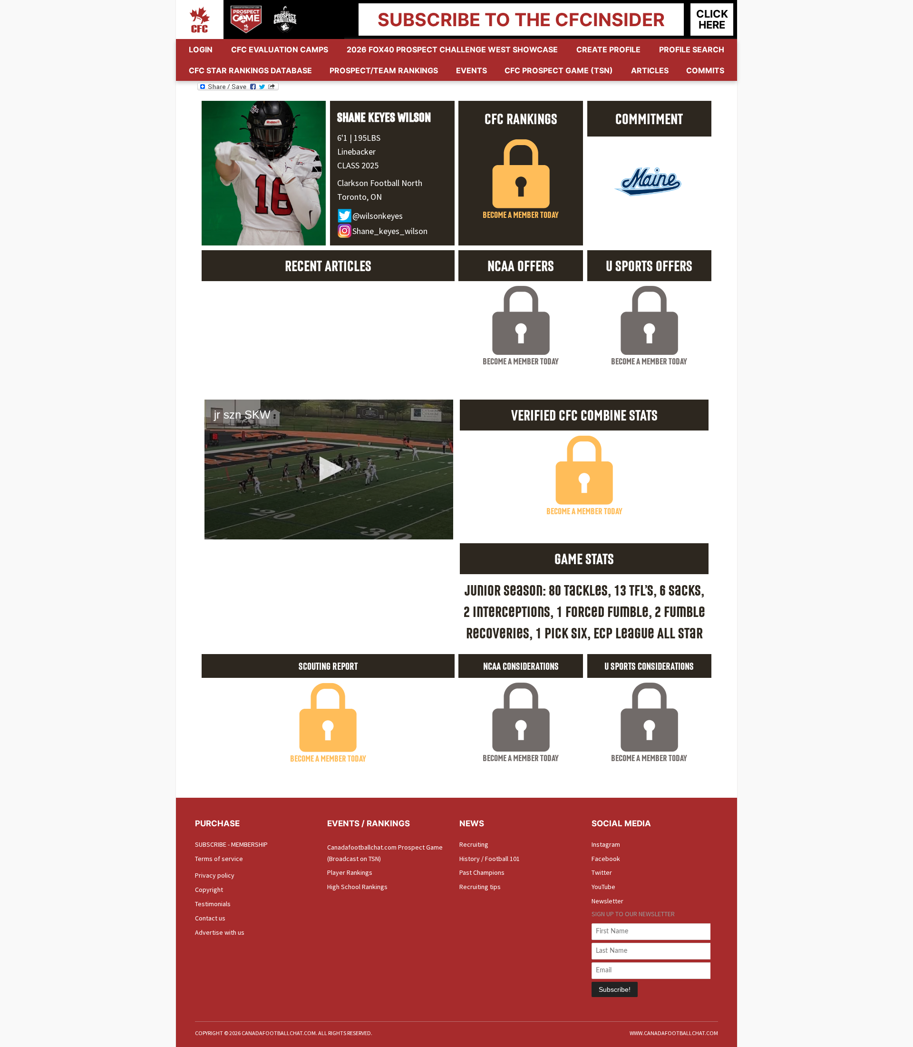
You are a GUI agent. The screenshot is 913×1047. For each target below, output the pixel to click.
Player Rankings (349, 872)
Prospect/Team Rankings (384, 70)
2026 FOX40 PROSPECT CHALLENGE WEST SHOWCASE (452, 49)
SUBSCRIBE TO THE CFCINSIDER (521, 19)
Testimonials (213, 904)
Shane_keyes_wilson (389, 230)
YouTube (603, 886)
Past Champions (482, 872)
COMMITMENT (649, 118)
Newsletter (607, 901)
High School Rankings (357, 886)
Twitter (602, 872)
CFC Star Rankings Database (250, 70)
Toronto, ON (359, 196)
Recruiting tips (480, 886)
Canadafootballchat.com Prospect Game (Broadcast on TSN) (385, 853)
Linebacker (356, 151)
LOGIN (201, 49)
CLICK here (712, 19)
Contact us (210, 918)
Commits (705, 70)
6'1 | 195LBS (358, 137)
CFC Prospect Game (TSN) (559, 70)
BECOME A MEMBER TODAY (521, 214)
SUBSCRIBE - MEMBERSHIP (231, 844)
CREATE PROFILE (608, 49)
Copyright (209, 889)
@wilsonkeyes (377, 215)
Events (471, 70)
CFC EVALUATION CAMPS (279, 49)
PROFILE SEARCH (691, 49)
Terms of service (219, 858)
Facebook (606, 858)
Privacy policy (214, 875)
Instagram (606, 844)
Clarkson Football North (379, 182)
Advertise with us (219, 932)
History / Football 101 (489, 858)
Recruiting (473, 844)
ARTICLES (650, 70)
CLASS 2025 (358, 165)
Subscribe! (615, 989)
